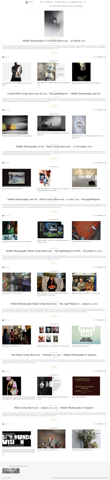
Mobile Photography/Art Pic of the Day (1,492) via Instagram (17, 136)
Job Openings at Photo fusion (79, 397)
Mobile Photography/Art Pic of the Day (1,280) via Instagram (86, 188)
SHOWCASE (55, 38)
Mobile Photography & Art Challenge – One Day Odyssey (86, 293)
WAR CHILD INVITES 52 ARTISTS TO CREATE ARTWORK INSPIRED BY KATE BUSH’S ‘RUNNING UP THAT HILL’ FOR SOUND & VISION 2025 (18, 451)
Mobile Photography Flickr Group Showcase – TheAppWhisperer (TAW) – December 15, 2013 (54, 250)
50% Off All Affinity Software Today (80, 346)
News (41, 2)
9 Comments (56, 410)
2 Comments (56, 43)
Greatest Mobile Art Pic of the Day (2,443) (82, 241)
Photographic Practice (61, 2)
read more (54, 52)
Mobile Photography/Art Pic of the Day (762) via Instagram (86, 83)
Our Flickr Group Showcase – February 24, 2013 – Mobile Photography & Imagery (54, 354)
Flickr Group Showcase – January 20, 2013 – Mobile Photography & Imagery (54, 407)
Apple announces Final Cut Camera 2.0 (11, 346)
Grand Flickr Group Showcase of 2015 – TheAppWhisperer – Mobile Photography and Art (53, 93)
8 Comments (56, 357)
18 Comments (56, 96)
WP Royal (9, 477)
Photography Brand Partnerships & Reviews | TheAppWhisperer (66, 6)
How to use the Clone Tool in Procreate (12, 188)
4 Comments (56, 306)
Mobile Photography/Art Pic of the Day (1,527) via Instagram (17, 241)
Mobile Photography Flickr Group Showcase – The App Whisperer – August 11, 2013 (53, 303)
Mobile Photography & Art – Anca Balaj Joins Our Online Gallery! (53, 346)
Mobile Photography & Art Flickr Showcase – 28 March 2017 (54, 40)
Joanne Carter (7, 56)
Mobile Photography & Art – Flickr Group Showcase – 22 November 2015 (54, 146)
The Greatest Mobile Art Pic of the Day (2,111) (48, 450)
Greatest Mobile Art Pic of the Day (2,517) (12, 293)
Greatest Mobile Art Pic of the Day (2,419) (82, 450)
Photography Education (75, 2)
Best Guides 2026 (49, 2)
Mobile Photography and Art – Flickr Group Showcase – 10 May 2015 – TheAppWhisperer (53, 199)
